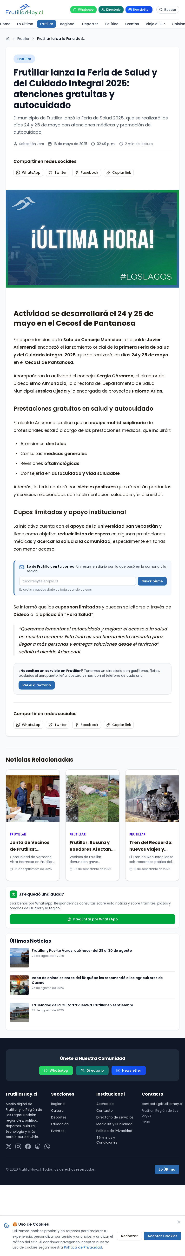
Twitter (60, 172)
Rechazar (129, 1236)
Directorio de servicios (114, 1117)
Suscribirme (152, 581)
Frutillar (23, 38)
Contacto (104, 1110)
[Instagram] (18, 1146)
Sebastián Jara (31, 143)
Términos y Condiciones (106, 1140)
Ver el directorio (36, 685)
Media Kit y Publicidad (114, 1124)
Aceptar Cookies (162, 1236)
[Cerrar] (178, 1222)
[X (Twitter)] (9, 1146)
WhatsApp (31, 172)
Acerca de (105, 1103)
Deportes (58, 1117)
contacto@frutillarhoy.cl (160, 1103)
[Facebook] (28, 1146)
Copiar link (121, 172)
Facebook (89, 172)
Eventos (57, 1130)
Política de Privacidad (114, 1130)
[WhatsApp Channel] (47, 1146)
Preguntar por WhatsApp (95, 919)
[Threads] (37, 1146)
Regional (58, 1103)
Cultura (57, 1110)
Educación (60, 1124)
